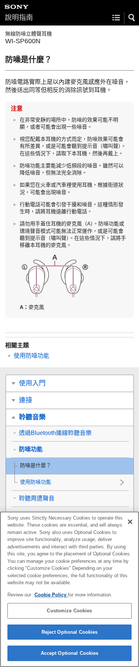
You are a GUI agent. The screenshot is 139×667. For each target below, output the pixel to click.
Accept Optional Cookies (70, 653)
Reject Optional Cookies (70, 632)
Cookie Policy (51, 595)
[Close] (130, 522)
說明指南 (19, 17)
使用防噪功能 (31, 356)
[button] (132, 18)
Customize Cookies (69, 610)
